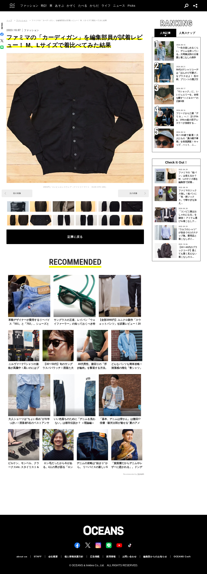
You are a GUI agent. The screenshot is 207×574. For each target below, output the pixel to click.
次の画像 (133, 193)
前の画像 (17, 193)
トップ (9, 20)
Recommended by (130, 474)
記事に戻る (75, 236)
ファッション (21, 20)
